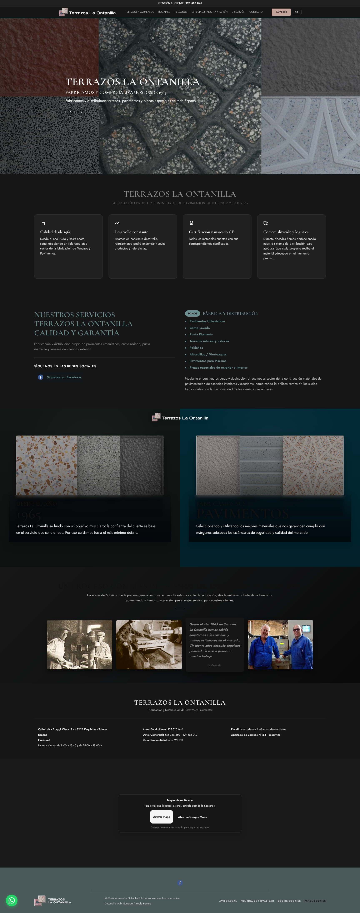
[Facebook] (180, 883)
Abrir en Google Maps (192, 817)
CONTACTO (255, 12)
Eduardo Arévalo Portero (137, 903)
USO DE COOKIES (289, 901)
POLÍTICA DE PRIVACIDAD (257, 901)
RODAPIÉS (164, 12)
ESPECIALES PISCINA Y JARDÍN (209, 12)
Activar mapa (161, 817)
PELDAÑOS (181, 12)
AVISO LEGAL (228, 901)
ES (297, 12)
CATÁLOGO (281, 12)
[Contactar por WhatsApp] (12, 900)
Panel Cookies (315, 901)
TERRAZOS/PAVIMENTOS (139, 12)
